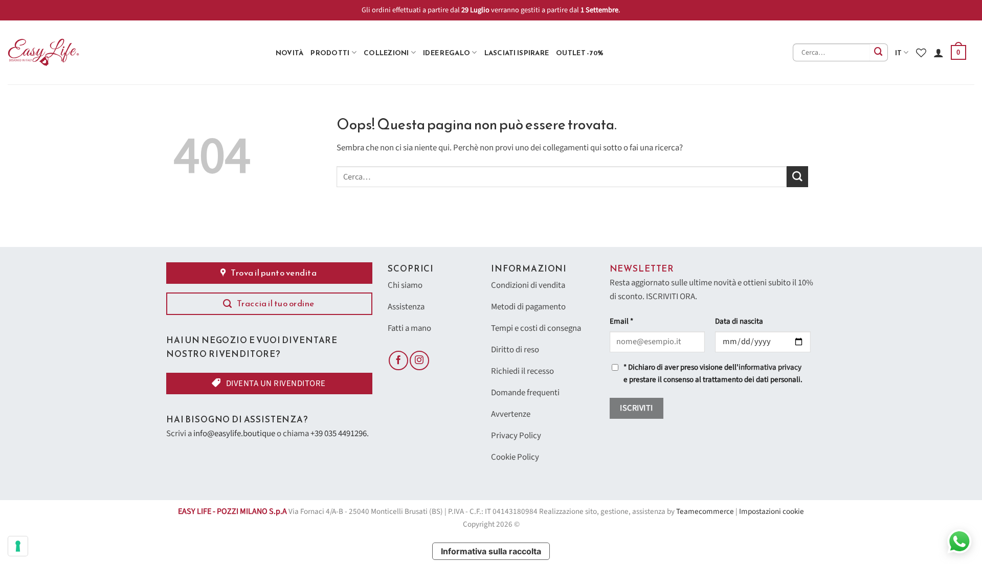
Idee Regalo (446, 53)
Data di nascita (739, 321)
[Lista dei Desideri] (921, 52)
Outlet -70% (580, 53)
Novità (290, 53)
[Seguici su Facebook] (398, 360)
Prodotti (329, 53)
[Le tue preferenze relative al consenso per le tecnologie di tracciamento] (18, 546)
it (898, 53)
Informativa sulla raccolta (491, 551)
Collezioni (386, 53)
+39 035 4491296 (338, 433)
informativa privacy (770, 367)
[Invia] (879, 52)
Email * (621, 321)
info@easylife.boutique (234, 433)
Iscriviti (636, 408)
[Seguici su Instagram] (419, 360)
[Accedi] (938, 52)
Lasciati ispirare (516, 53)
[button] (958, 52)
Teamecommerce (705, 511)
